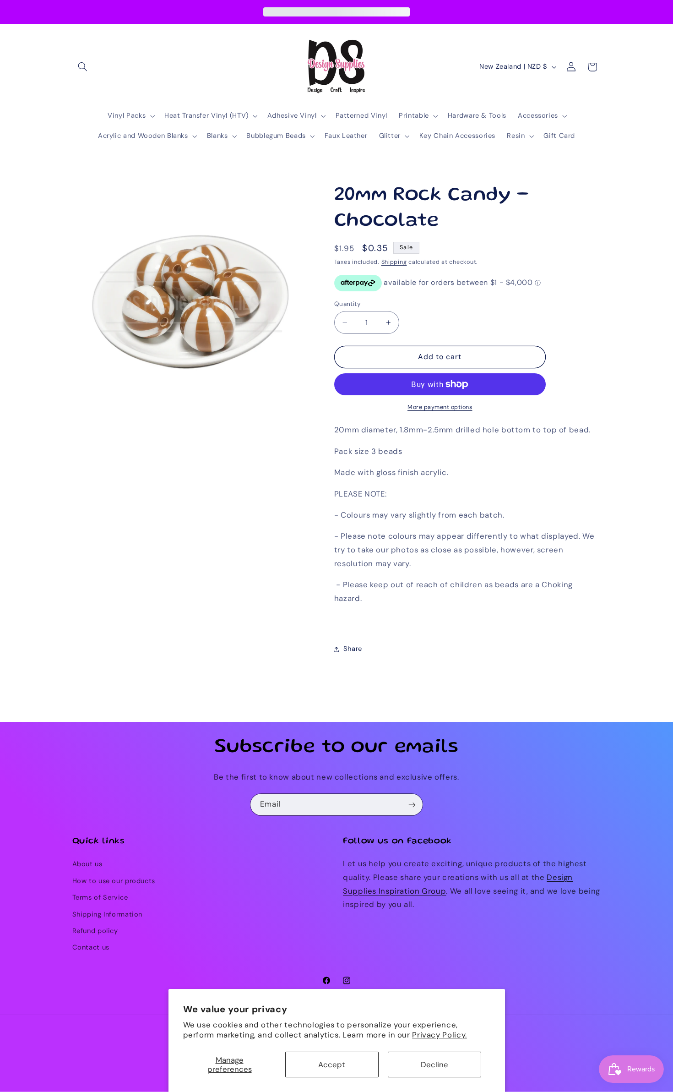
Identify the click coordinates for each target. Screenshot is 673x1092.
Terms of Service (100, 897)
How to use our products (114, 880)
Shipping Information (107, 914)
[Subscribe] (412, 804)
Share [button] (352, 648)
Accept (331, 1064)
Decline (434, 1064)
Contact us (90, 947)
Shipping (394, 262)
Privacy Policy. (439, 1035)
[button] (82, 66)
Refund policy (95, 930)
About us (87, 864)
